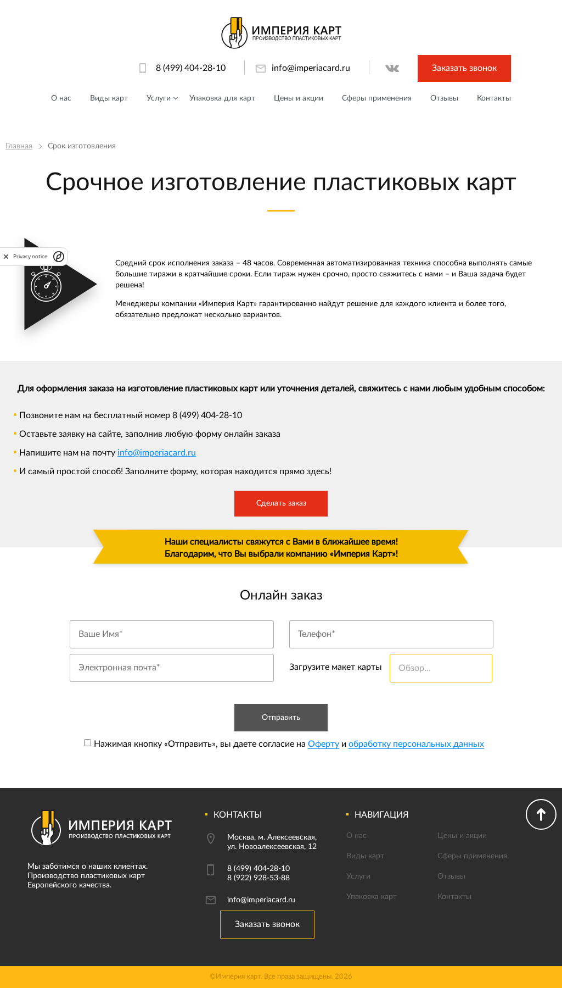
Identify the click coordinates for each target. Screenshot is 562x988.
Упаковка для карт (222, 98)
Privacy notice (30, 256)
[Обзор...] (438, 679)
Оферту (323, 744)
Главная (18, 146)
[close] (6, 256)
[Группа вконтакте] (392, 69)
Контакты (494, 98)
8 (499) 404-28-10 (191, 68)
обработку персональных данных (416, 744)
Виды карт (109, 98)
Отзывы (444, 98)
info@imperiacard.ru (311, 68)
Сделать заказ (281, 503)
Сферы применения (377, 98)
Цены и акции (298, 98)
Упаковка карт (371, 897)
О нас (61, 98)
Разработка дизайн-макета (207, 125)
